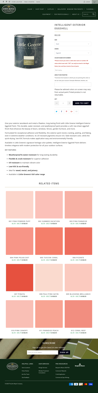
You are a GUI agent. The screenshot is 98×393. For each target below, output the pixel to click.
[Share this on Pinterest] (67, 111)
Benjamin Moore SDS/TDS (63, 367)
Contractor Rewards (61, 371)
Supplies (50, 9)
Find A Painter (29, 2)
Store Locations (26, 367)
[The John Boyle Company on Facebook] (3, 2)
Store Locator (17, 2)
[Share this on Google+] (71, 111)
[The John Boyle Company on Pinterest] (6, 2)
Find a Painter (25, 371)
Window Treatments (75, 9)
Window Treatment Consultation (44, 371)
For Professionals (61, 14)
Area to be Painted (72, 77)
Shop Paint (40, 9)
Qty (56, 99)
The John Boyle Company (15, 383)
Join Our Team (25, 374)
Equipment (46, 14)
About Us (76, 14)
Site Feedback (25, 377)
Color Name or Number (72, 62)
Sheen (57, 49)
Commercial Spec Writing (62, 377)
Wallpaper (62, 9)
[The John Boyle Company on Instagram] (9, 2)
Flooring (90, 9)
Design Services (43, 367)
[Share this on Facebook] (62, 111)
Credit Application (60, 374)
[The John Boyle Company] (9, 9)
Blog (38, 2)
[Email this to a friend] (76, 111)
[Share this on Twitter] (57, 111)
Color (29, 9)
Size (56, 40)
